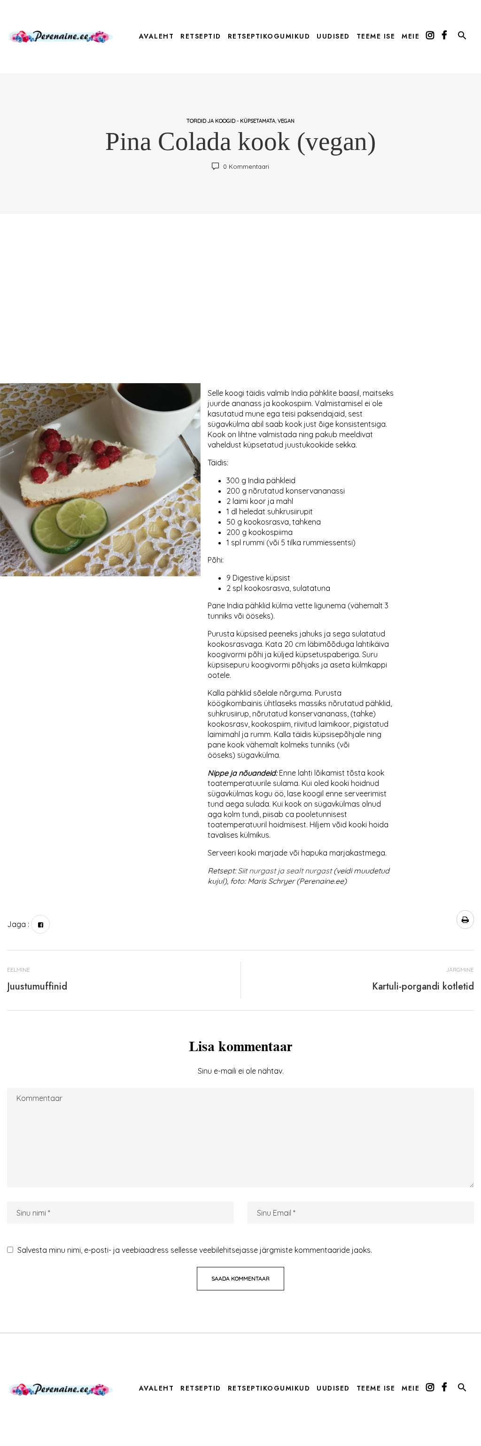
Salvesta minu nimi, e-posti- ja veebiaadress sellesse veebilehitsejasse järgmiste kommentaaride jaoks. (194, 1250)
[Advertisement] (240, 303)
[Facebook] (40, 924)
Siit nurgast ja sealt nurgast (285, 870)
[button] (462, 37)
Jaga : (18, 924)
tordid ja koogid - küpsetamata (230, 121)
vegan (286, 121)
